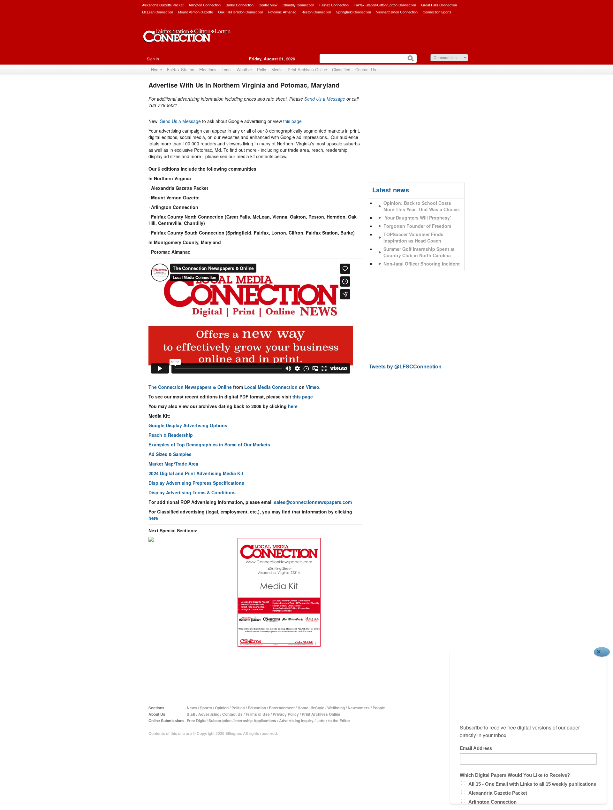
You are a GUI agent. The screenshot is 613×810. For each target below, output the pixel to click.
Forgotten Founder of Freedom (417, 226)
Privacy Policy (286, 714)
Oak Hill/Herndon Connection (240, 11)
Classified (341, 69)
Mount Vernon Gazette (195, 11)
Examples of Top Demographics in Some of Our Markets (209, 444)
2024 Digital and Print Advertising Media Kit (195, 473)
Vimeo (312, 387)
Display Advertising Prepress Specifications (196, 483)
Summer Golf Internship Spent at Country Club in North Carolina (419, 252)
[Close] (602, 652)
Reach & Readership (170, 435)
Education (257, 708)
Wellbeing (336, 708)
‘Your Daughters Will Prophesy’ (417, 217)
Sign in (153, 58)
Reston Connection (316, 11)
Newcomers (359, 708)
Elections (207, 69)
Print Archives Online (307, 69)
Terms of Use (258, 714)
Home (156, 69)
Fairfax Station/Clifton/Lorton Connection (385, 4)
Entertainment (282, 708)
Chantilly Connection (298, 4)
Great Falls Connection (439, 4)
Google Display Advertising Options (187, 425)
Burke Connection (240, 4)
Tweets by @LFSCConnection (405, 366)
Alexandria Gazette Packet (163, 4)
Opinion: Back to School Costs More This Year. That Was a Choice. (421, 206)
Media (277, 69)
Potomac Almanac (282, 11)
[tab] (416, 233)
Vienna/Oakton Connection (397, 11)
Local (226, 69)
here (293, 406)
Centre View (268, 4)
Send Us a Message (324, 99)
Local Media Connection (271, 387)
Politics (238, 708)
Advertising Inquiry (296, 720)
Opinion (222, 708)
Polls (261, 69)
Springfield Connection (353, 11)
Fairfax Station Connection (186, 40)
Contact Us (365, 69)
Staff (191, 714)
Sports (206, 708)
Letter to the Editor (333, 720)
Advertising (208, 714)
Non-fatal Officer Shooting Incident (421, 263)
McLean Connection (157, 11)
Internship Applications (255, 720)
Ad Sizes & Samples (170, 454)
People (379, 708)
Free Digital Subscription (209, 720)
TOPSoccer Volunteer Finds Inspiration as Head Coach (413, 237)
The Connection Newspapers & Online (190, 387)
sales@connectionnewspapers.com (313, 502)
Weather (244, 69)
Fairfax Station (180, 69)
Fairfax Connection (334, 4)
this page (292, 121)
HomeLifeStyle (311, 708)
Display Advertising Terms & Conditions (192, 492)
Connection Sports (437, 11)
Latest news (390, 189)
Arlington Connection (205, 4)
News (192, 708)
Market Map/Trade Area (173, 463)
